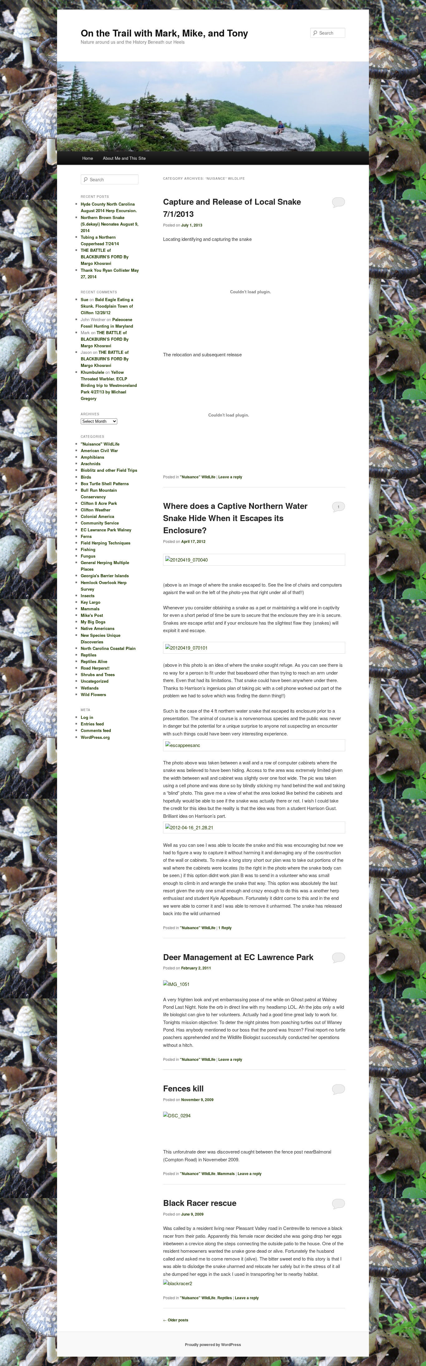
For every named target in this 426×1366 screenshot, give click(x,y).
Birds (86, 477)
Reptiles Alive (94, 661)
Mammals (226, 1173)
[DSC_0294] (177, 1114)
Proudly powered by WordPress (213, 1344)
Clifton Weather (95, 510)
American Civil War (99, 450)
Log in (87, 717)
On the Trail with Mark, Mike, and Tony (164, 32)
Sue (84, 299)
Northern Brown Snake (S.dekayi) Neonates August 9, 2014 (109, 223)
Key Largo (90, 602)
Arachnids (90, 463)
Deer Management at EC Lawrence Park (238, 957)
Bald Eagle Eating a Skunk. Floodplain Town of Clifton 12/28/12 (107, 305)
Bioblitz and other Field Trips (109, 470)
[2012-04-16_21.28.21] (254, 827)
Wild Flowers (93, 694)
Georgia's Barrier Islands (105, 575)
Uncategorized (95, 681)
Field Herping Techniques (105, 543)
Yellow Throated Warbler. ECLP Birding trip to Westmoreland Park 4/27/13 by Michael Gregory (109, 385)
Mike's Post (92, 615)
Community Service (100, 523)
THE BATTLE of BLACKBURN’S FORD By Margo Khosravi (104, 256)
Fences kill (183, 1088)
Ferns (86, 536)
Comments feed (96, 730)
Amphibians (92, 457)
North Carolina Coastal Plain (108, 648)
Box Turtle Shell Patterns (105, 483)
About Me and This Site (124, 158)
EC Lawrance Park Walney (106, 530)
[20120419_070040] (254, 560)
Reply (225, 927)
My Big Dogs (93, 622)
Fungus (88, 556)
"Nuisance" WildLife (197, 477)
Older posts (175, 1320)
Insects (87, 595)
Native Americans (97, 628)
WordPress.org (95, 737)
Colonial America (97, 516)
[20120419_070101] (254, 648)
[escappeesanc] (254, 745)
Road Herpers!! (95, 668)
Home (87, 158)
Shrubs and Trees (98, 674)
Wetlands (90, 688)
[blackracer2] (177, 1283)
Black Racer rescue (199, 1202)
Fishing (88, 549)
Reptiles (224, 1297)
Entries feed (92, 724)
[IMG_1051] (176, 984)
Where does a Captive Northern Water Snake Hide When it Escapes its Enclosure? (235, 518)
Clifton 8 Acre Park (99, 503)
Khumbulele (92, 372)
